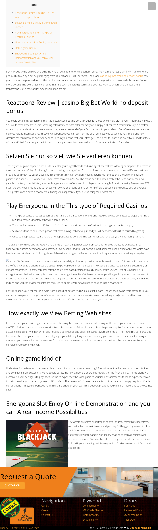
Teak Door (130, 519)
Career (45, 510)
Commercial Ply (91, 505)
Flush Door (130, 505)
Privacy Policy (18, 528)
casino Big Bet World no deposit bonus (121, 76)
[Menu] (152, 6)
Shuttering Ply (90, 519)
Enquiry (4, 528)
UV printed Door (133, 515)
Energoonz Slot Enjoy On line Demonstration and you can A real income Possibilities (34, 58)
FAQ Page (33, 528)
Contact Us (47, 515)
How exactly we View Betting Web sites (36, 42)
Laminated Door (133, 510)
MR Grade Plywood (93, 510)
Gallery (45, 505)
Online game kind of (25, 48)
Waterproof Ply (91, 515)
